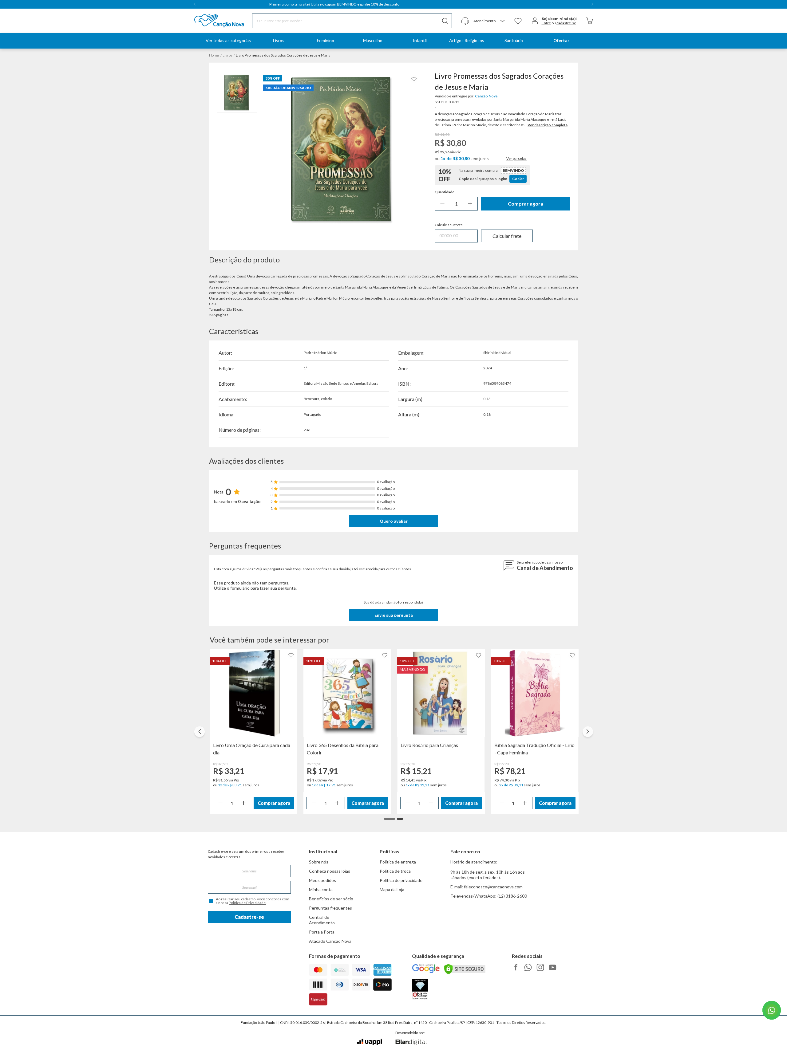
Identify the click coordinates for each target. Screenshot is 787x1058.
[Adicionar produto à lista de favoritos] (414, 79)
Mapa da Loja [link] (392, 889)
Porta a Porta (321, 931)
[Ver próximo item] (592, 4)
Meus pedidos (322, 880)
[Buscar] (445, 21)
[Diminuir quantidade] (442, 203)
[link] (278, 41)
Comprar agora (525, 203)
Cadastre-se (249, 917)
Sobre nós (318, 861)
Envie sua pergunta (393, 615)
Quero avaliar (394, 521)
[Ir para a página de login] (535, 21)
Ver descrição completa (548, 125)
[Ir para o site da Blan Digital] (411, 1042)
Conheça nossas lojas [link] (329, 871)
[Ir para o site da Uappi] (369, 1042)
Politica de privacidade (401, 880)
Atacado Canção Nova (330, 941)
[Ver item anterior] (194, 4)
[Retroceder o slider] (199, 731)
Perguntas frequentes (330, 908)
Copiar (518, 178)
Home (214, 55)
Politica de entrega (398, 861)
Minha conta (321, 889)
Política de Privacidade (247, 902)
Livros (227, 55)
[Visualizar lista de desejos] (518, 21)
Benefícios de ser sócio (331, 898)
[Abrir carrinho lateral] (589, 21)
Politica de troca (395, 871)
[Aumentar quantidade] (470, 203)
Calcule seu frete (449, 225)
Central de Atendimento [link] (322, 919)
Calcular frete (506, 236)
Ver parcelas (516, 158)
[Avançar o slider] (588, 731)
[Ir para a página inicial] (211, 21)
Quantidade (444, 192)
